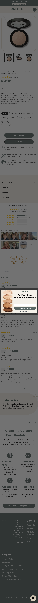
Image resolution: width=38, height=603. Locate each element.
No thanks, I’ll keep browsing (25, 311)
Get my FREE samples (25, 308)
